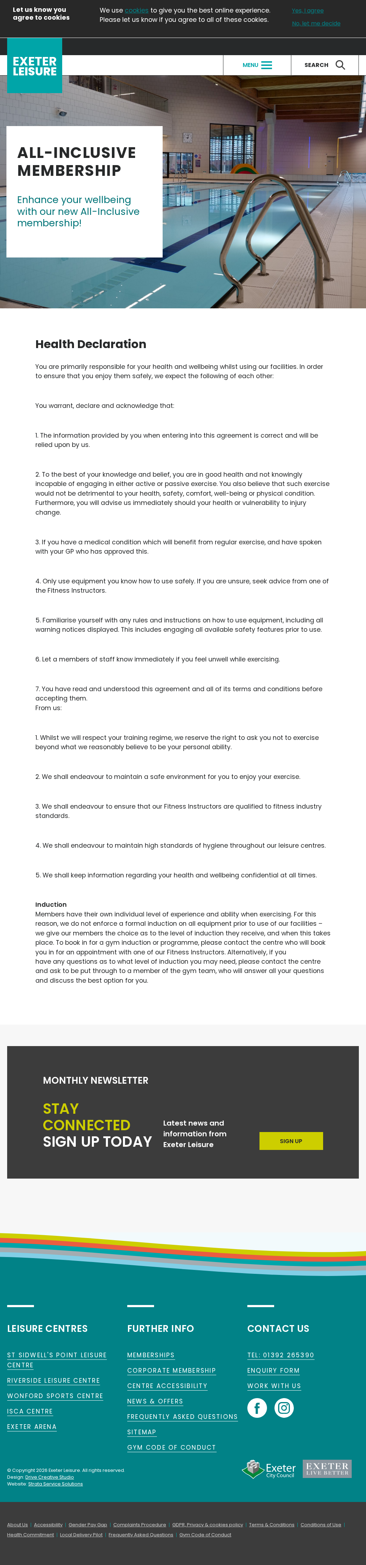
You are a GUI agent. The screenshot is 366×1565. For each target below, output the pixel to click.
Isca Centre (30, 1411)
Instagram (284, 1408)
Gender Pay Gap (88, 1524)
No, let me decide (316, 23)
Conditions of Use (321, 1524)
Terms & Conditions (272, 1524)
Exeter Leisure (34, 65)
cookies (137, 10)
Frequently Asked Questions (182, 1416)
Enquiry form (273, 1370)
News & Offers (155, 1401)
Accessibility (48, 1524)
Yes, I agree (308, 10)
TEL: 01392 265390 (281, 1355)
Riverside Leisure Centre (53, 1380)
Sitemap (142, 1432)
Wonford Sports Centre (55, 1396)
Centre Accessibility (167, 1386)
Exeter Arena (32, 1426)
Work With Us (274, 1386)
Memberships (151, 1355)
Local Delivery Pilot (81, 1534)
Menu (250, 65)
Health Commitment (30, 1534)
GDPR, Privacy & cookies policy (207, 1524)
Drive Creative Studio (49, 1477)
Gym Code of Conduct (172, 1447)
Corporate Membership (171, 1370)
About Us (17, 1524)
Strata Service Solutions (55, 1484)
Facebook (257, 1408)
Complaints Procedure (139, 1524)
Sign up (291, 1141)
